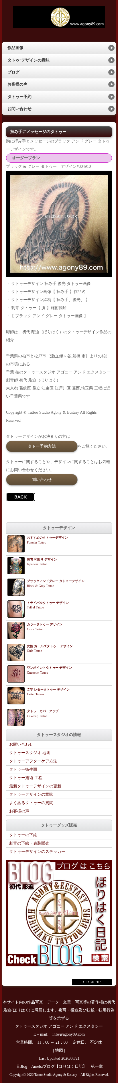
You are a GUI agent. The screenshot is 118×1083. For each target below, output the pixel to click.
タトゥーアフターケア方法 (33, 761)
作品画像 (15, 48)
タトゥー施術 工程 (25, 778)
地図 (59, 1050)
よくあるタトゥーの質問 (31, 803)
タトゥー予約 (19, 97)
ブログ (13, 72)
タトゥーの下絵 (23, 835)
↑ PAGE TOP (92, 982)
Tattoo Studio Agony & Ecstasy (55, 1075)
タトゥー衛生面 (23, 769)
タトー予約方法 (42, 446)
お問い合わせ (19, 109)
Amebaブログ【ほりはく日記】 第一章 (69, 1066)
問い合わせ (42, 479)
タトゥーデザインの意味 (31, 794)
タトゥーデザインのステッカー (37, 851)
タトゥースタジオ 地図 (29, 753)
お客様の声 (17, 84)
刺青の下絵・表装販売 (29, 843)
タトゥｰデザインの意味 (28, 60)
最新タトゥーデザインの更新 (35, 786)
